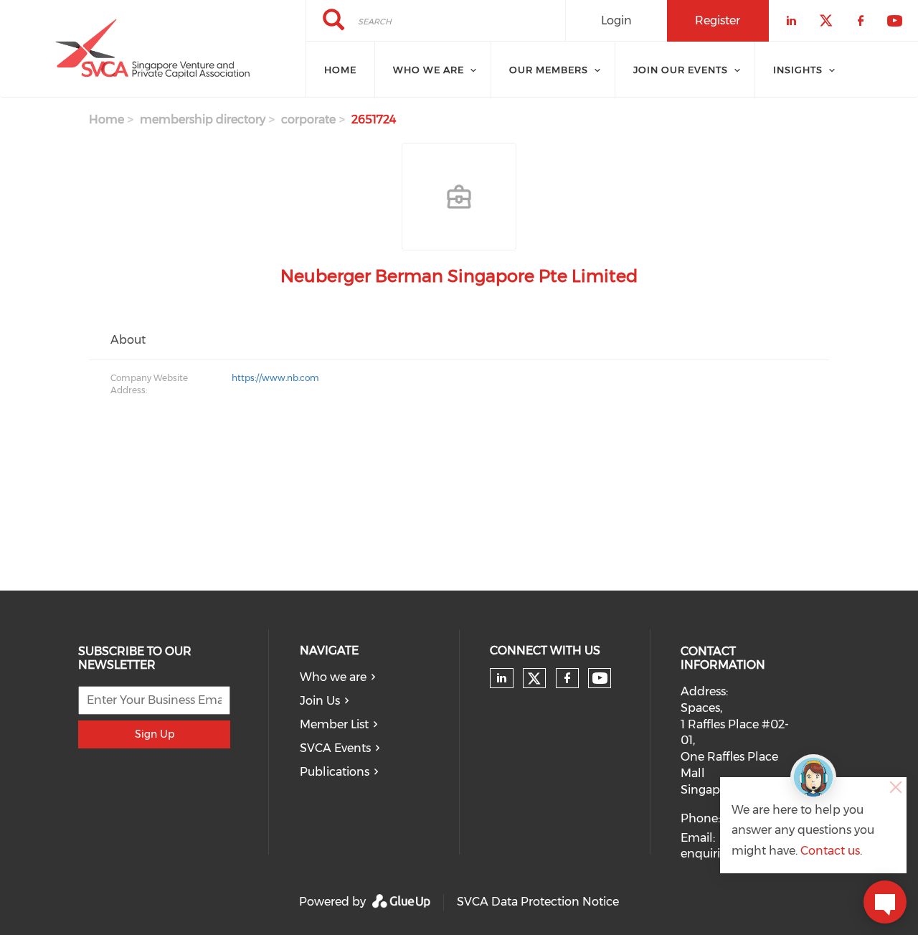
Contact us (830, 851)
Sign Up (154, 734)
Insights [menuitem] (798, 69)
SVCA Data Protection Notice (538, 901)
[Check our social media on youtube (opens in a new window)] (600, 678)
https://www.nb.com (275, 377)
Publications (334, 772)
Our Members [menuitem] (548, 69)
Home (106, 119)
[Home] (153, 49)
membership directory (202, 119)
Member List (334, 724)
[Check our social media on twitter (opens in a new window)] (534, 679)
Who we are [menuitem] (428, 69)
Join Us (320, 701)
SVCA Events (335, 748)
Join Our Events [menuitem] (680, 69)
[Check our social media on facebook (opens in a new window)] (567, 678)
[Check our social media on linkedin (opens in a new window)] (502, 678)
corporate (308, 119)
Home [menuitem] (340, 69)
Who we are (333, 677)
